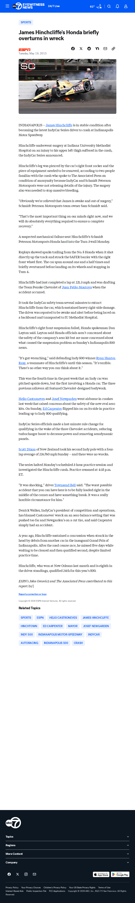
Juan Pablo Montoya (77, 287)
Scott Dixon (27, 449)
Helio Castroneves (32, 398)
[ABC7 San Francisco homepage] (28, 6)
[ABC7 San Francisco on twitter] (17, 874)
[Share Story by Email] (105, 49)
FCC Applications (57, 891)
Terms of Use (104, 888)
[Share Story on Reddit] (89, 49)
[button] (7, 5)
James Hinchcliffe (59, 125)
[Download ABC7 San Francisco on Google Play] (120, 874)
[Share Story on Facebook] (73, 49)
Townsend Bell (65, 485)
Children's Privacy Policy (55, 888)
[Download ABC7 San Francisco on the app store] (101, 874)
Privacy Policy (12, 888)
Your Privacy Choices (31, 888)
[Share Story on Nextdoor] (97, 49)
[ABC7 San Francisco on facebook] (9, 874)
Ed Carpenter (52, 408)
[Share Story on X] (81, 49)
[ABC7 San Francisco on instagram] (26, 874)
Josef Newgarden (64, 398)
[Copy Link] (113, 49)
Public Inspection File (36, 891)
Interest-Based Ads (15, 891)
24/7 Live (54, 6)
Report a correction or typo (32, 594)
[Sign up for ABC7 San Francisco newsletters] (34, 874)
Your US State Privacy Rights (82, 888)
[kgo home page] (13, 822)
